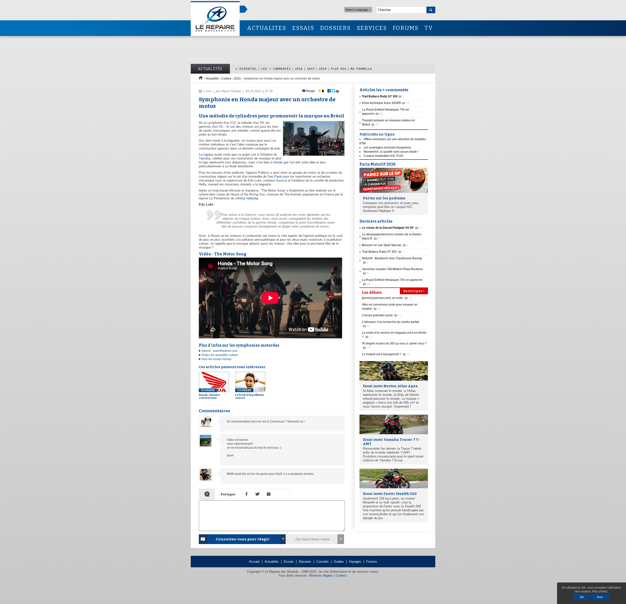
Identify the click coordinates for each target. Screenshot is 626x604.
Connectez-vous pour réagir (242, 539)
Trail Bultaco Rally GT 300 (383, 251)
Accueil (254, 561)
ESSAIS (303, 28)
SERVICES (372, 28)
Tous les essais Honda (216, 359)
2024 (323, 68)
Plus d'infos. (600, 591)
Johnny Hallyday (246, 198)
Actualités (210, 69)
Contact (341, 575)
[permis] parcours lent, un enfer (387, 298)
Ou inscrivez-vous (312, 539)
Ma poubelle (361, 68)
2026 (299, 68)
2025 (311, 68)
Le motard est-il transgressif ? (386, 354)
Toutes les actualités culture (219, 355)
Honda (277, 162)
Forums (371, 561)
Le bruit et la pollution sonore (249, 394)
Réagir (310, 91)
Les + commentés (276, 68)
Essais (289, 561)
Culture (226, 78)
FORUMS (405, 28)
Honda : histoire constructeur (209, 394)
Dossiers (305, 561)
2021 (237, 78)
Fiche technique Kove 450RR (385, 103)
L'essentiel (246, 68)
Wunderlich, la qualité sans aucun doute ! (391, 151)
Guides (339, 561)
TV (429, 28)
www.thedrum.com (225, 351)
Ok (582, 597)
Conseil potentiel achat (382, 315)
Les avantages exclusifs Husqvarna (387, 147)
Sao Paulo (275, 176)
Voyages (355, 561)
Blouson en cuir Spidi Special (385, 245)
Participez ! (414, 291)
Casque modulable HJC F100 (383, 156)
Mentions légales (321, 575)
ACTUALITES (266, 28)
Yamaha (204, 158)
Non (600, 597)
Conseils (322, 561)
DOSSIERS (335, 28)
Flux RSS (339, 68)
